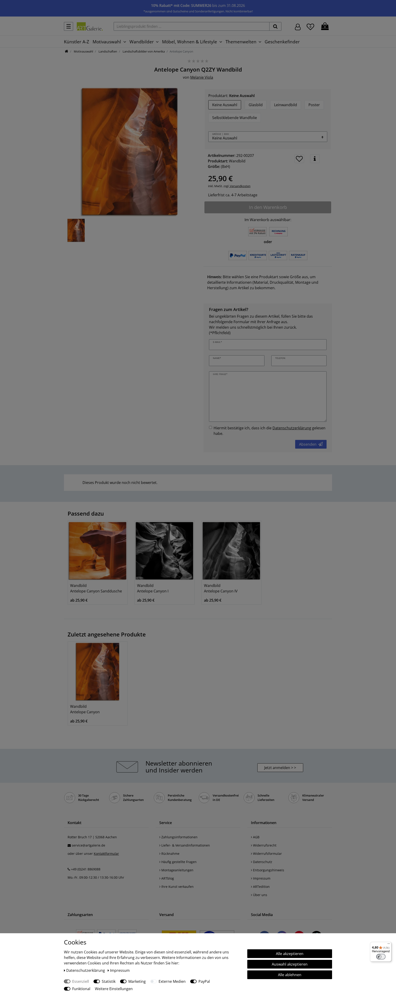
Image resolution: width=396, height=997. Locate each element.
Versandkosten (239, 186)
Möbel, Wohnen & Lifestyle (189, 42)
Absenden (307, 444)
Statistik (109, 981)
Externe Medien (172, 981)
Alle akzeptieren (289, 953)
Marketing (137, 981)
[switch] (380, 956)
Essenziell (80, 981)
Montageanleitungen (176, 870)
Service (165, 822)
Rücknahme (169, 853)
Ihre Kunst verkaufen (177, 886)
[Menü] (388, 944)
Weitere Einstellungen (114, 988)
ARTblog (167, 878)
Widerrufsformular (267, 853)
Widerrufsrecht (264, 845)
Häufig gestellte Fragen (178, 862)
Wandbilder (141, 42)
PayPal (204, 981)
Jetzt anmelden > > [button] (280, 767)
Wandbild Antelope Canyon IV (221, 588)
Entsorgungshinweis (268, 870)
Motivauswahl (107, 42)
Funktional (81, 988)
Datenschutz (262, 862)
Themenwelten (241, 42)
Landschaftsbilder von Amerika (143, 51)
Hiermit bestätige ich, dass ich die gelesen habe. (269, 430)
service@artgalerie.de (88, 845)
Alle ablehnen (289, 974)
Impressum (261, 878)
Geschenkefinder (282, 42)
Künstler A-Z (76, 42)
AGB (255, 837)
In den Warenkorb (268, 207)
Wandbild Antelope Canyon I (152, 588)
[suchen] (275, 26)
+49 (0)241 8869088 (85, 869)
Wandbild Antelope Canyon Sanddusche (96, 588)
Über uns (259, 895)
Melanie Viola (201, 77)
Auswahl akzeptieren (290, 964)
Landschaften (107, 51)
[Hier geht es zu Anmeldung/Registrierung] (297, 26)
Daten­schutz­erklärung (86, 970)
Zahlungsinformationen (179, 837)
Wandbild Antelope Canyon (85, 709)
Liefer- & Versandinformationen (185, 845)
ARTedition (261, 886)
